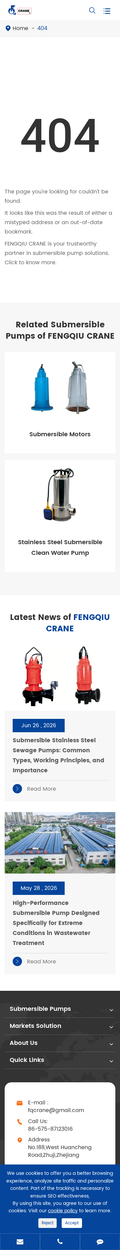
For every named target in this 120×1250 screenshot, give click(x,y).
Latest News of (60, 623)
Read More (35, 789)
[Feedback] (100, 1242)
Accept (72, 1223)
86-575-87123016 (50, 1129)
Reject (47, 1223)
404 (42, 28)
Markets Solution (35, 1026)
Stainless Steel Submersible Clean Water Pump (60, 547)
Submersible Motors (60, 434)
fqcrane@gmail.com (56, 1110)
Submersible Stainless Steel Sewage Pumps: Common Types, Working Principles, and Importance (58, 755)
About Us (24, 1043)
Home (20, 28)
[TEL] (60, 1242)
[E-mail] (20, 1242)
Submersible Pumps (40, 1009)
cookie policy (63, 1211)
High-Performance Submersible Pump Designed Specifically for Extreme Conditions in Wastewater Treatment (56, 923)
